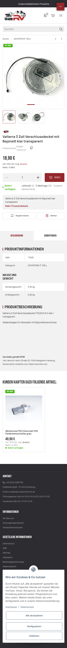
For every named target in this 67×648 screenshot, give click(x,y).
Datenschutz (8, 543)
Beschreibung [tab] (17, 235)
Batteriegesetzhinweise (13, 561)
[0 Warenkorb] (53, 15)
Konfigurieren (34, 626)
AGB (5, 548)
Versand (23, 164)
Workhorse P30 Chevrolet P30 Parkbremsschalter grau (21, 432)
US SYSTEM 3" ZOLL (22, 39)
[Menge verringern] (6, 177)
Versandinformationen (13, 527)
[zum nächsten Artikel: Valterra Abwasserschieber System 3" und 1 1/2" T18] (55, 39)
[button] (60, 6)
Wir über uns (8, 518)
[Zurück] (7, 76)
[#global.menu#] (60, 15)
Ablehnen (34, 635)
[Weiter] (60, 76)
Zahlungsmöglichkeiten (13, 522)
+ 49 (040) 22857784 (14, 482)
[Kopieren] (32, 148)
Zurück (6, 39)
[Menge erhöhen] (38, 177)
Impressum (8, 557)
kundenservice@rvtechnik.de (22, 491)
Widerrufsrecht (9, 566)
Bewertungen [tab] (50, 235)
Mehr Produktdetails (16, 205)
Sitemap (6, 552)
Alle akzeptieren (34, 615)
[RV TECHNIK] (15, 15)
